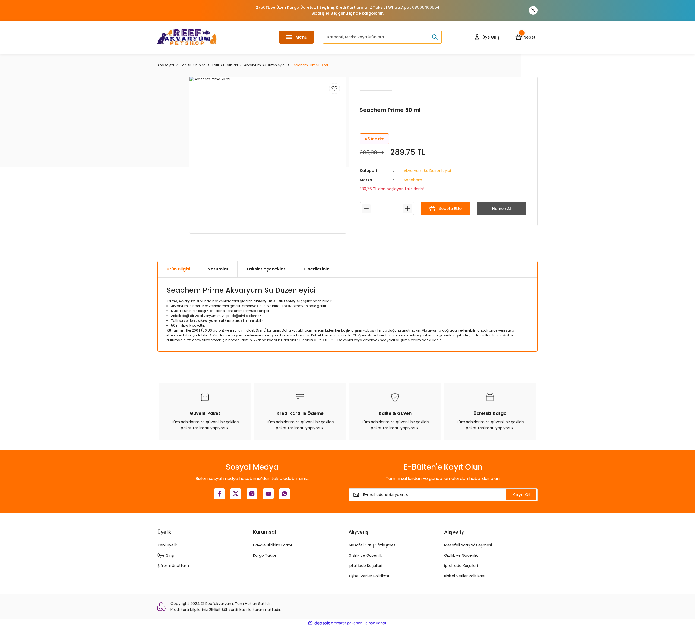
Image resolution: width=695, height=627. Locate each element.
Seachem (413, 180)
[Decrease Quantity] (366, 208)
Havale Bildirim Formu (273, 545)
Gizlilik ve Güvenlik (365, 555)
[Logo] (187, 37)
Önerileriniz (316, 269)
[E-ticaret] (347, 623)
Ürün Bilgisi (178, 269)
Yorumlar (218, 269)
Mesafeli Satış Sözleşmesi (372, 545)
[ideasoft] (319, 623)
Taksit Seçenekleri (266, 269)
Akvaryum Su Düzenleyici (427, 170)
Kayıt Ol (521, 495)
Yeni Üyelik (167, 545)
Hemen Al (501, 208)
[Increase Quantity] (407, 208)
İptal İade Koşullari (365, 565)
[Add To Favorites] (334, 88)
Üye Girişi (165, 555)
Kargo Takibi (264, 555)
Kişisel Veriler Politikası (369, 576)
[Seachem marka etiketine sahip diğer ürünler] (376, 97)
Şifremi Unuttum (173, 565)
